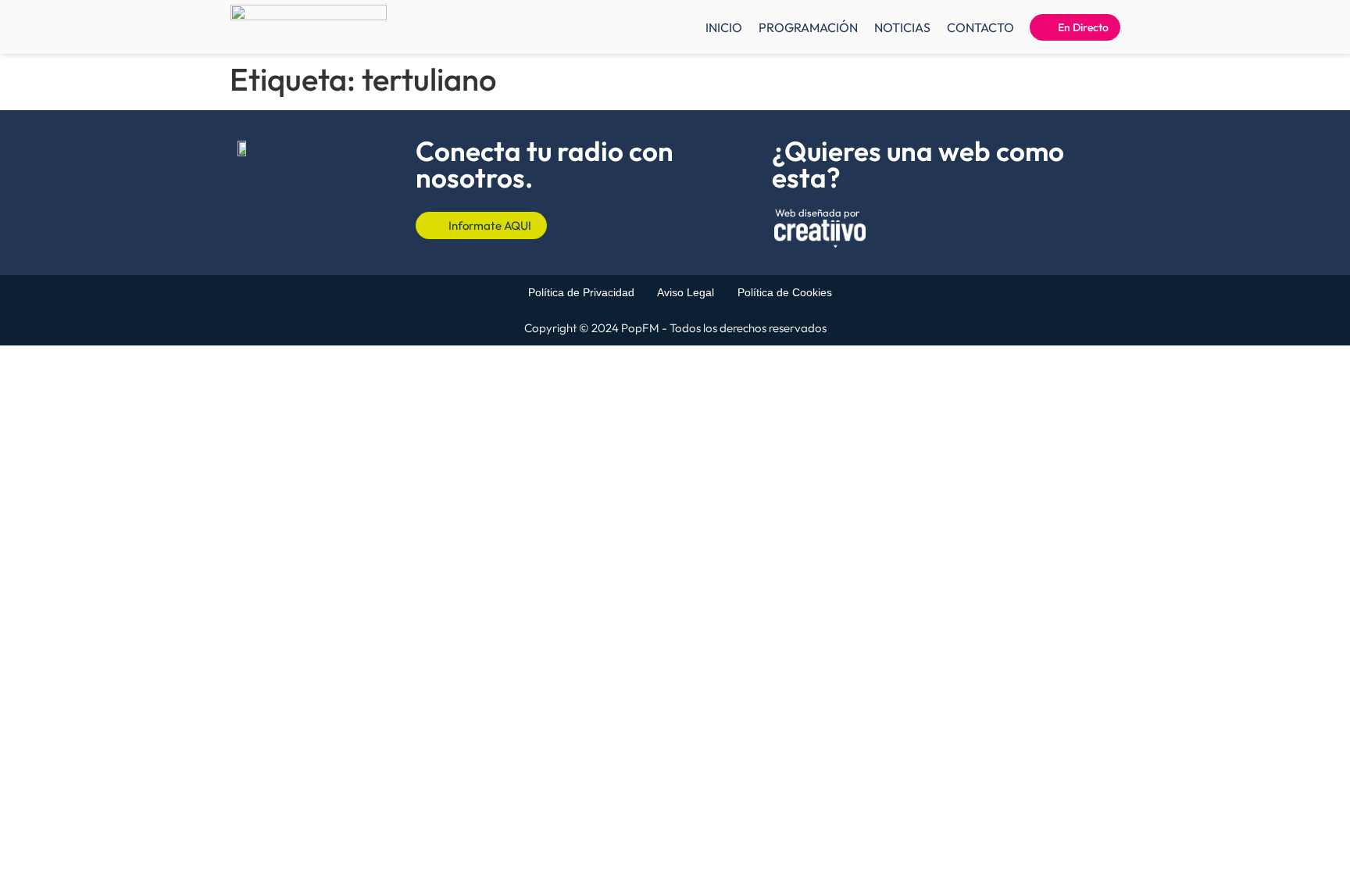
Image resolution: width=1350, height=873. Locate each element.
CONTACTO (980, 27)
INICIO (723, 27)
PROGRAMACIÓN (808, 27)
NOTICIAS (902, 27)
